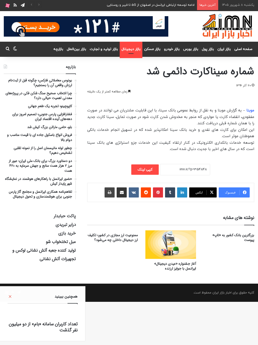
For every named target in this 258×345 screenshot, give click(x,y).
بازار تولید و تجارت (104, 49)
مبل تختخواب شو (61, 241)
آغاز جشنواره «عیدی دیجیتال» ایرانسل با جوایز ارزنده (175, 266)
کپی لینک (145, 169)
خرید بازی (67, 233)
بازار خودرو (172, 49)
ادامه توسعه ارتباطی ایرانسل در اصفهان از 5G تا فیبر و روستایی (151, 5)
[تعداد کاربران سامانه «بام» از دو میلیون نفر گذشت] (43, 314)
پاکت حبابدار (65, 216)
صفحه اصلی (243, 49)
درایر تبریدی (66, 224)
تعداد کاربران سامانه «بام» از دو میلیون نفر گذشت (43, 327)
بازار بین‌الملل (76, 49)
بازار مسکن (152, 49)
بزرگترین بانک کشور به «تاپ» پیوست (233, 237)
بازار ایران (224, 49)
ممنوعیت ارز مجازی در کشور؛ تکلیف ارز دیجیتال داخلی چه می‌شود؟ (113, 237)
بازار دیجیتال (131, 49)
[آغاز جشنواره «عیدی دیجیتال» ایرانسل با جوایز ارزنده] (170, 244)
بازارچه (58, 49)
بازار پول (208, 49)
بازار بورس (190, 49)
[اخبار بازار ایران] (227, 26)
